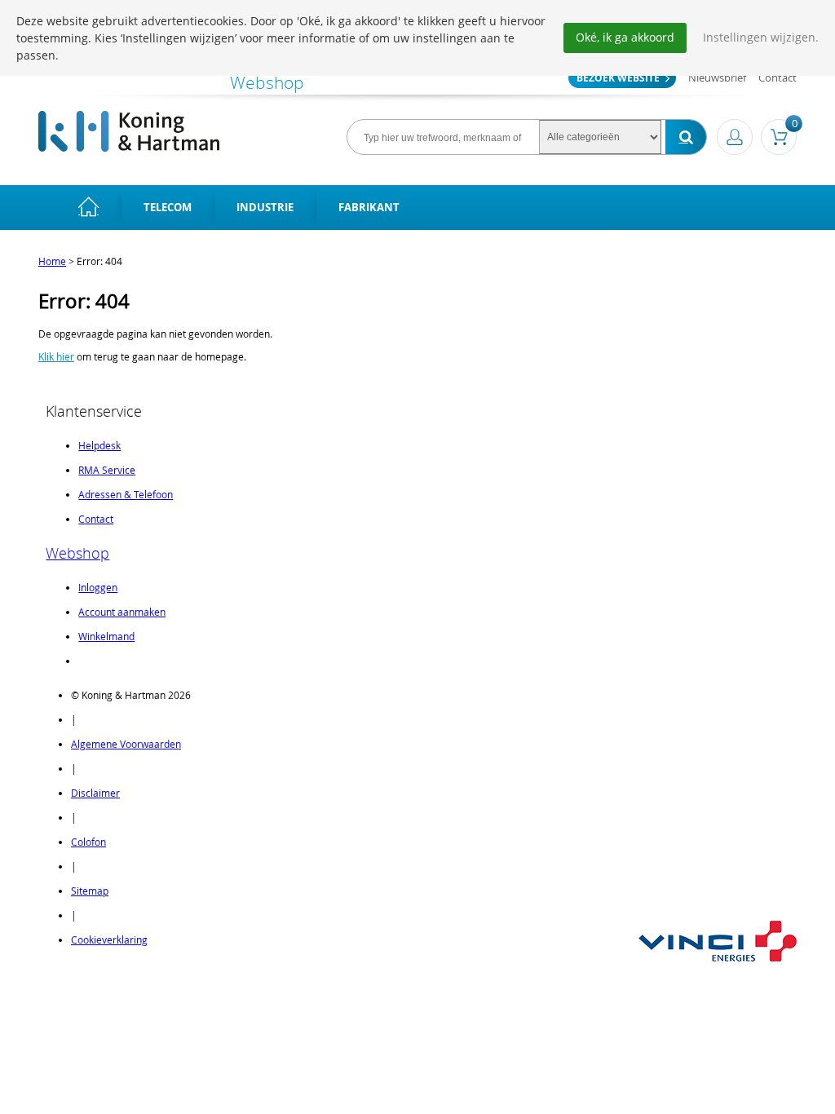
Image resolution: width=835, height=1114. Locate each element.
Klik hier (56, 356)
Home (52, 260)
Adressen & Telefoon (125, 494)
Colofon (88, 841)
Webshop (77, 553)
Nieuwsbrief (717, 77)
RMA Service (106, 469)
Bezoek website (618, 78)
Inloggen (97, 587)
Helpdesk (99, 445)
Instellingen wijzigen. (761, 37)
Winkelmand (106, 636)
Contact (777, 77)
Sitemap (89, 890)
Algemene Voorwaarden (126, 743)
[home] (88, 207)
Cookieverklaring (109, 939)
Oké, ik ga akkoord (625, 37)
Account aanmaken (122, 611)
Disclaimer (95, 792)
